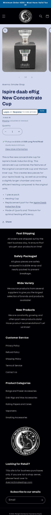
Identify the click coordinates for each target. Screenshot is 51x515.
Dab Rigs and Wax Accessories (21, 398)
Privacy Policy (13, 346)
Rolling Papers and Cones (18, 404)
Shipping (5, 121)
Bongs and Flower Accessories (21, 391)
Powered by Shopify (35, 514)
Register (17, 112)
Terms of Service (14, 366)
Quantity (6, 126)
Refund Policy (12, 352)
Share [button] (9, 222)
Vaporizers (11, 411)
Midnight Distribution (21, 514)
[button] (3, 16)
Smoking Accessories (16, 417)
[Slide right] (32, 77)
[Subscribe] (42, 500)
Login (6, 112)
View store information (16, 149)
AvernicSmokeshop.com (19, 482)
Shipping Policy (13, 359)
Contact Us (11, 372)
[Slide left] (19, 77)
